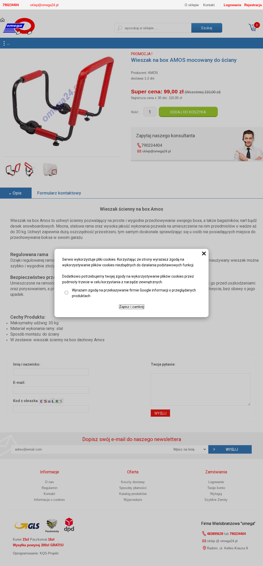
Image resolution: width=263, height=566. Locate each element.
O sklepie (192, 5)
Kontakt (209, 5)
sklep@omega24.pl (44, 5)
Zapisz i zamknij (131, 307)
